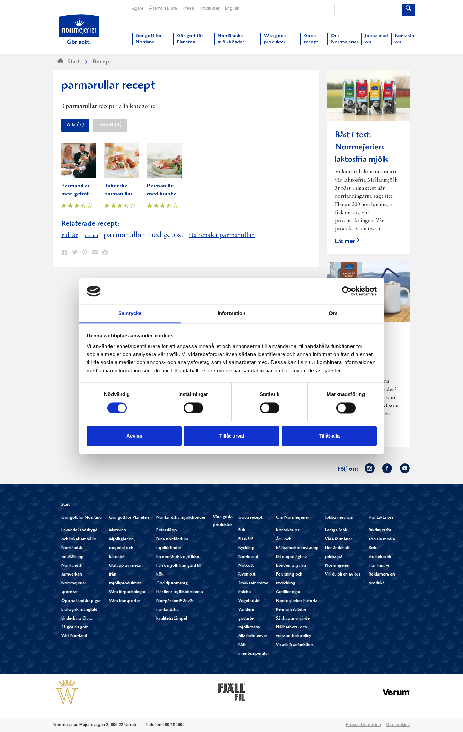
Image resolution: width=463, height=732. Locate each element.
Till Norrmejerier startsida (79, 29)
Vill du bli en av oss (342, 574)
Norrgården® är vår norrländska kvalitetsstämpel (175, 610)
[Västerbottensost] (66, 691)
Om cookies (398, 725)
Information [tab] (231, 313)
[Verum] (396, 691)
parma (90, 235)
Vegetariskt (249, 601)
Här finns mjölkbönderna (179, 592)
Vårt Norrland (74, 636)
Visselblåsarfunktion (294, 645)
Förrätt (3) (110, 125)
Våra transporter (124, 601)
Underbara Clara (77, 618)
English (232, 9)
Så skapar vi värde (293, 618)
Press (188, 9)
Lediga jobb (336, 530)
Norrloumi (248, 557)
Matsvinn (117, 530)
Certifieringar (288, 592)
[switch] (193, 407)
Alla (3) (75, 125)
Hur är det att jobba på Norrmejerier (337, 557)
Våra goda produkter (223, 521)
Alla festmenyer (252, 636)
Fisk (241, 530)
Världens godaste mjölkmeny (249, 619)
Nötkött (246, 566)
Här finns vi (379, 566)
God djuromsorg (172, 583)
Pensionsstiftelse (291, 610)
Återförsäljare (163, 9)
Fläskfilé (245, 539)
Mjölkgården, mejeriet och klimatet (122, 548)
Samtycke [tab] (130, 313)
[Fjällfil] (231, 691)
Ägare (137, 9)
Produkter (209, 9)
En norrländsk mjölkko (177, 557)
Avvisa (134, 436)
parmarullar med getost (144, 235)
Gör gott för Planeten (129, 518)
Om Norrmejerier (292, 518)
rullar (69, 235)
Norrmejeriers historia (296, 601)
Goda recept (250, 518)
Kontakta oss (288, 530)
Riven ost (246, 574)
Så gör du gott (74, 627)
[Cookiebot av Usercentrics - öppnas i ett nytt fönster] (347, 291)
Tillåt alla (329, 436)
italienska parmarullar (222, 235)
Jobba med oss (339, 518)
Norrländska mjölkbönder (180, 518)
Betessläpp (166, 530)
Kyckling (246, 548)
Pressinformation (363, 725)
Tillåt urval (231, 436)
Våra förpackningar (127, 592)
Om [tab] (333, 313)
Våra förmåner (338, 539)
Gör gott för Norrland (81, 518)
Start (65, 505)
